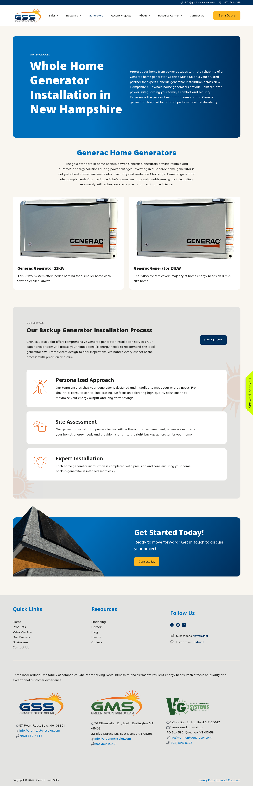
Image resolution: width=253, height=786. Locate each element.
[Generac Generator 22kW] (68, 228)
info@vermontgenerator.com (191, 737)
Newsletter (200, 635)
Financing (98, 622)
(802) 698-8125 (181, 743)
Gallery (96, 642)
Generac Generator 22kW (41, 268)
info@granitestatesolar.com (200, 2)
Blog (94, 632)
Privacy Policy (207, 780)
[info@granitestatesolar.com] (181, 3)
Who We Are (22, 632)
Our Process (21, 637)
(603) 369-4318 (232, 2)
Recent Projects (121, 15)
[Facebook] (172, 625)
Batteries (72, 15)
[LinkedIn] (184, 625)
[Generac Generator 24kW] (184, 228)
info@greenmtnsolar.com (112, 738)
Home (17, 622)
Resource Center (168, 15)
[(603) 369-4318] (220, 3)
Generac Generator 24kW (157, 268)
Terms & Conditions (228, 780)
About (143, 15)
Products (19, 627)
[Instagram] (178, 625)
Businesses (20, 642)
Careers (97, 627)
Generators (96, 15)
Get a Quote (226, 15)
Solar (52, 15)
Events (96, 637)
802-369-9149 (105, 744)
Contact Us (197, 15)
